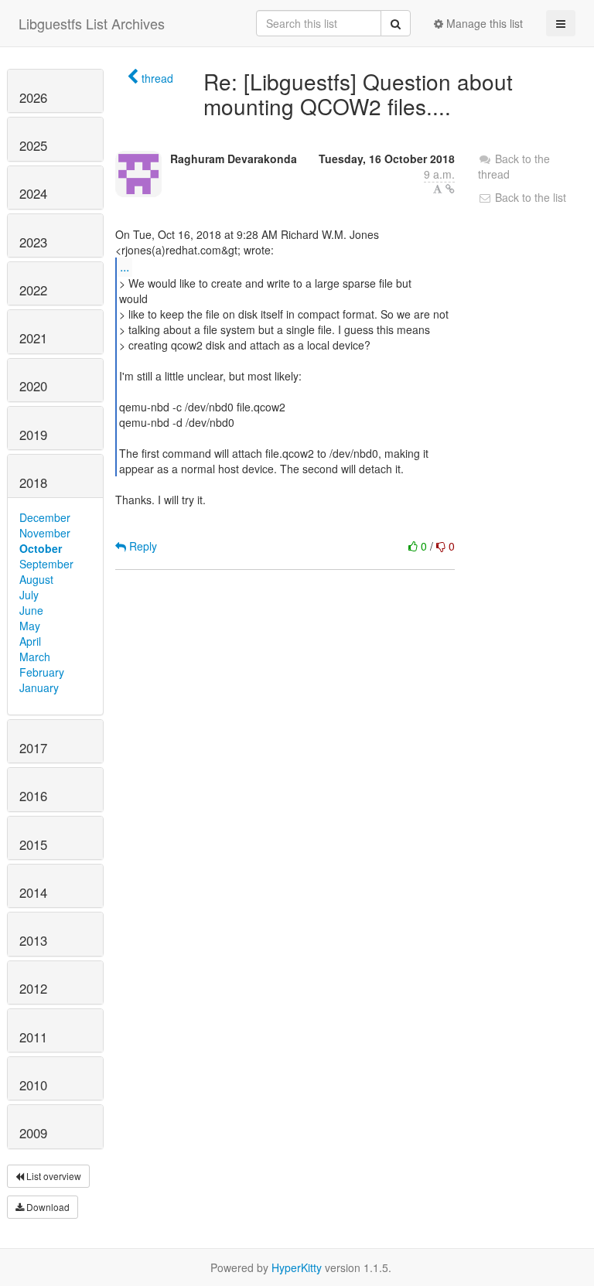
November (44, 533)
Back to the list (529, 197)
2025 (33, 145)
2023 (33, 242)
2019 (33, 434)
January (39, 687)
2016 (33, 795)
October (40, 548)
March (34, 656)
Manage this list (483, 23)
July (29, 594)
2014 (33, 892)
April (30, 641)
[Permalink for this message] (450, 189)
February (41, 672)
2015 (33, 844)
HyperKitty (296, 1267)
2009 (33, 1133)
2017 (33, 748)
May (29, 625)
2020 (33, 386)
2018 (33, 482)
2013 (33, 940)
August (36, 579)
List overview (52, 1175)
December (44, 517)
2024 (33, 193)
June (31, 610)
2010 (33, 1085)
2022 (33, 290)
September (46, 563)
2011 (33, 1037)
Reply (141, 546)
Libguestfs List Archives (92, 23)
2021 (33, 338)
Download (47, 1206)
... (124, 266)
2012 (33, 988)
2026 (33, 97)
